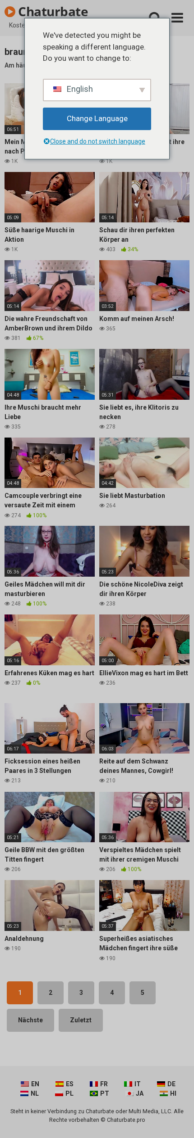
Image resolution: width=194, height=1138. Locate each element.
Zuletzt (81, 1020)
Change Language (97, 118)
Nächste (30, 1020)
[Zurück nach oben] (177, 1120)
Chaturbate (51, 11)
